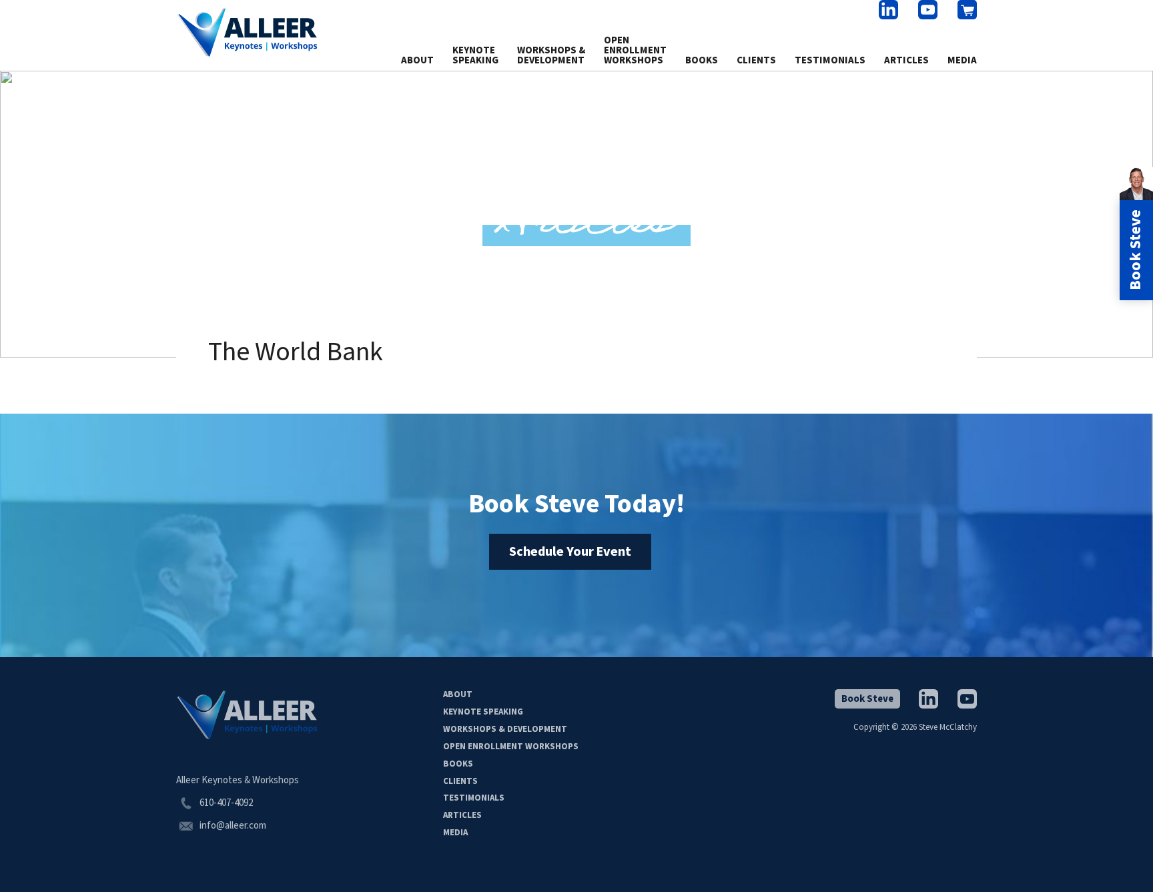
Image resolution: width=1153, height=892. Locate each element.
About (417, 60)
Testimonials (830, 60)
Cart (967, 9)
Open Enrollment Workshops (635, 50)
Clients (756, 60)
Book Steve (867, 699)
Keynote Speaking (475, 55)
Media (962, 60)
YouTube (927, 9)
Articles (906, 60)
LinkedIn (888, 9)
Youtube (967, 699)
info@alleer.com (233, 826)
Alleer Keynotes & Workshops (247, 33)
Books (701, 60)
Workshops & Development (551, 55)
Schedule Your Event (570, 551)
